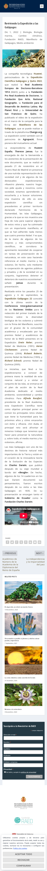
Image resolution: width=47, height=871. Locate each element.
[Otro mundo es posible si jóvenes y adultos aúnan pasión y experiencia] (23, 624)
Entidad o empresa (10, 762)
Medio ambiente (25, 42)
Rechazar (23, 860)
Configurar (23, 865)
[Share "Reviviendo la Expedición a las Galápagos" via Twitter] (12, 542)
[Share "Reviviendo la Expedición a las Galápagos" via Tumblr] (21, 542)
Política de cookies (20, 848)
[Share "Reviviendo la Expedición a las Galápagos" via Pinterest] (26, 542)
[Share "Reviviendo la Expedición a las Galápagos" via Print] (39, 542)
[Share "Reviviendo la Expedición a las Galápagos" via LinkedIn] (30, 542)
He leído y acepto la (21, 772)
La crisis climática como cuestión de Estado (20, 678)
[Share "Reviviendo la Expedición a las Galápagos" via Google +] (16, 542)
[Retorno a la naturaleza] (23, 695)
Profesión (7, 755)
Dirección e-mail (10, 735)
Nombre (7, 742)
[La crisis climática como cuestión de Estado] (23, 660)
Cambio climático (30, 35)
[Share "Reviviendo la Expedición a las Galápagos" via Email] (35, 542)
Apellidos (7, 749)
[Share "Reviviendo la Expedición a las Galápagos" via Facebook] (7, 542)
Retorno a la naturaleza (13, 709)
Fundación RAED (14, 39)
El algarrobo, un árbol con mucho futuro (19, 607)
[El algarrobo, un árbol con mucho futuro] (23, 592)
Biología (27, 32)
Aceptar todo (23, 854)
